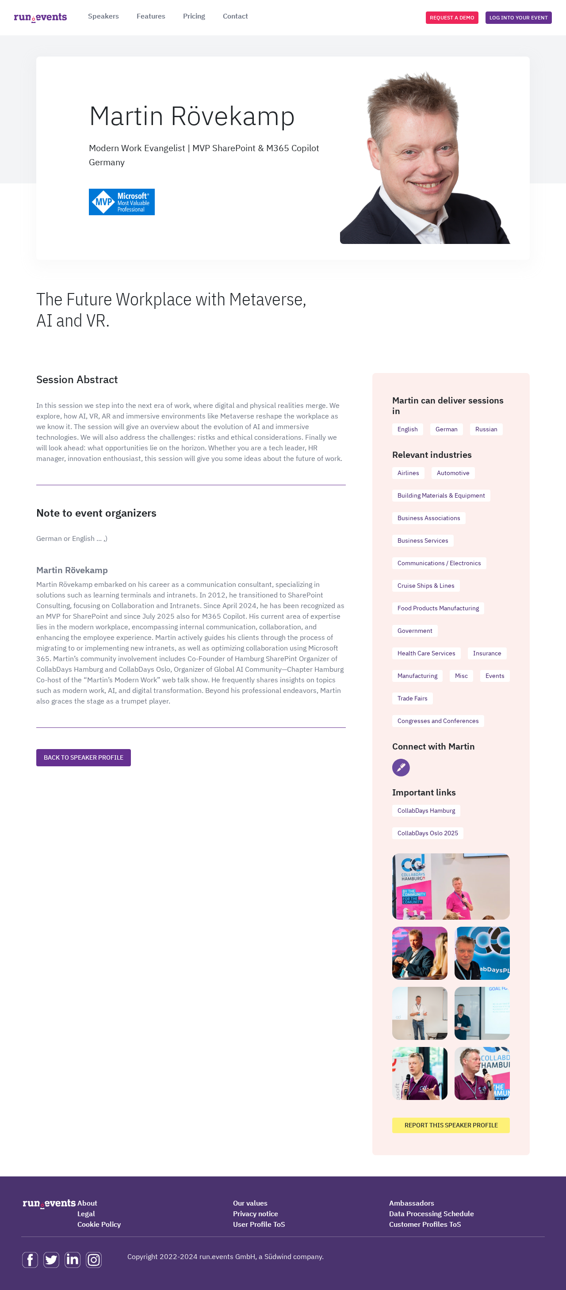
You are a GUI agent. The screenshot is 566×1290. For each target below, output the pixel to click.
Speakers (103, 15)
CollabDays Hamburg (426, 810)
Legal (86, 1213)
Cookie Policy (99, 1224)
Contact (235, 15)
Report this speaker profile (451, 1125)
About (87, 1203)
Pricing (194, 15)
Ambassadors (411, 1203)
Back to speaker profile (83, 757)
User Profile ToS (259, 1224)
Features (151, 15)
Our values (250, 1203)
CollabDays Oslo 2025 (428, 833)
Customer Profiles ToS (425, 1224)
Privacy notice (255, 1213)
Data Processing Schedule (431, 1213)
